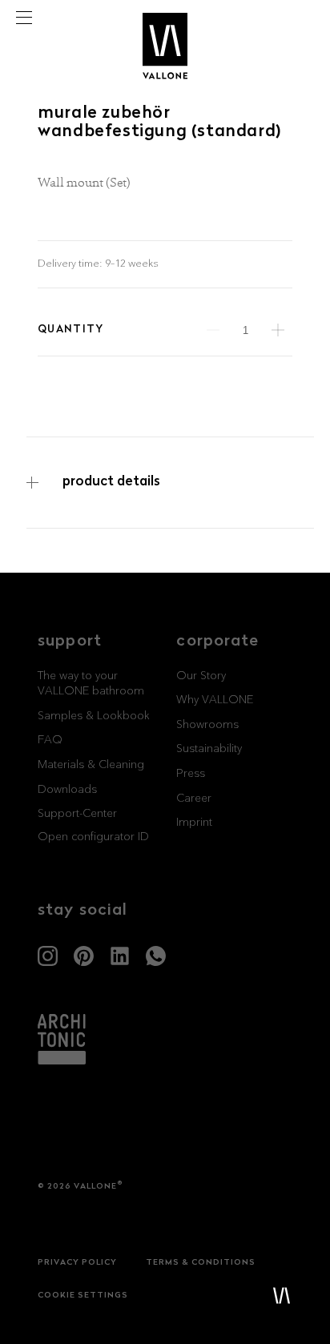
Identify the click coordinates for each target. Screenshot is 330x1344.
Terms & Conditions (201, 1262)
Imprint (194, 822)
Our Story (201, 676)
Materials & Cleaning (91, 765)
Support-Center (77, 813)
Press (190, 773)
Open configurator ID (93, 837)
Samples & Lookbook (94, 716)
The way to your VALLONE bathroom (91, 684)
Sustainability (209, 748)
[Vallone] (165, 21)
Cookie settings (83, 1295)
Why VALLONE (214, 700)
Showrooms (207, 724)
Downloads (67, 789)
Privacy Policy (77, 1262)
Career (193, 798)
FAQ (50, 740)
